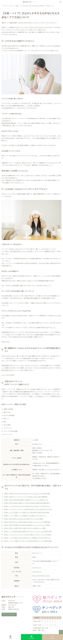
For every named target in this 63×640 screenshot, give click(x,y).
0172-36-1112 (36, 568)
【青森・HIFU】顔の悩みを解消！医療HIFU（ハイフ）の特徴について (26, 500)
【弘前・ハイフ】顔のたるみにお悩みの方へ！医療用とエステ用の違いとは (27, 538)
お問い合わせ (6, 342)
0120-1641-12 (36, 572)
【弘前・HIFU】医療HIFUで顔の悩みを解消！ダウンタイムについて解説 (27, 525)
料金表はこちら (37, 444)
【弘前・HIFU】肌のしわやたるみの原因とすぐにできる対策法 (23, 519)
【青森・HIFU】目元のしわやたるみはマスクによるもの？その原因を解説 (27, 493)
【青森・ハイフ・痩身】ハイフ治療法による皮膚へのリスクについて (25, 516)
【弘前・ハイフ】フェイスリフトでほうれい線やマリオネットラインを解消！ (28, 535)
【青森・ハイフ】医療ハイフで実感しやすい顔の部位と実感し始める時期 (26, 512)
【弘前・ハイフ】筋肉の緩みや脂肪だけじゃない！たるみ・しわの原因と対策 (28, 531)
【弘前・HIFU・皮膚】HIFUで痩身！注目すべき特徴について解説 (25, 528)
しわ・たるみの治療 (8, 375)
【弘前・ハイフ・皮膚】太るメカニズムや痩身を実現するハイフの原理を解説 (28, 541)
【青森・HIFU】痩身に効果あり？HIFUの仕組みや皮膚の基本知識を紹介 (27, 503)
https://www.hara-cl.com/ (41, 576)
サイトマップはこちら (9, 614)
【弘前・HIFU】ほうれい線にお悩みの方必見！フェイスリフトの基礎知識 (27, 522)
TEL (10, 638)
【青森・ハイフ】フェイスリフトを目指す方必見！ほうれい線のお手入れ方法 (28, 509)
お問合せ (52, 638)
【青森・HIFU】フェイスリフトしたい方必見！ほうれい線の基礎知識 (25, 497)
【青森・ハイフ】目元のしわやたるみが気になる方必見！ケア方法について (27, 506)
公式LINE (31, 638)
